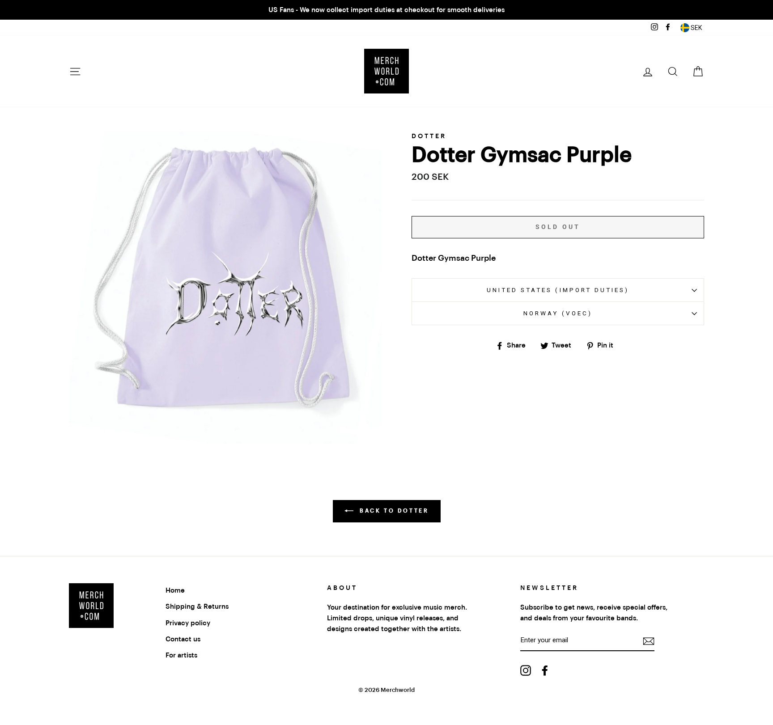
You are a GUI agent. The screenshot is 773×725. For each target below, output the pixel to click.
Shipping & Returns (197, 606)
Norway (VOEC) (557, 313)
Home (175, 590)
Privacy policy (188, 623)
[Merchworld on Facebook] (544, 670)
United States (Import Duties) (558, 289)
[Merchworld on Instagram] (525, 670)
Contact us (183, 639)
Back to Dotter (393, 510)
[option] (386, 9)
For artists (181, 655)
